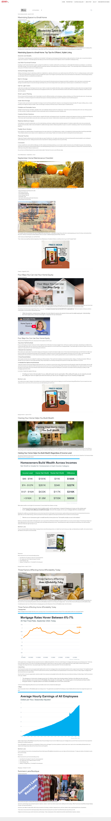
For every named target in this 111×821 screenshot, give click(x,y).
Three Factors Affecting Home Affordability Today (39, 570)
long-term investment (43, 450)
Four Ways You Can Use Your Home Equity (35, 274)
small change (63, 662)
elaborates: (37, 310)
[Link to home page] (5, 2)
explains (30, 371)
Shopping (20, 768)
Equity (58, 305)
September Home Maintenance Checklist (35, 158)
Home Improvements (22, 14)
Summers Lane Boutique (28, 771)
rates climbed (81, 600)
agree (39, 665)
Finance (19, 271)
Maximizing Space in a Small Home (32, 17)
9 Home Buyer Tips (24, 560)
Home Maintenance (22, 154)
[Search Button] (91, 10)
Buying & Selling (80, 2)
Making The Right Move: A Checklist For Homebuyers (31, 562)
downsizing (81, 345)
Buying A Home (21, 414)
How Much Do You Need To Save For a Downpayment (31, 557)
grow (60, 450)
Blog (95, 2)
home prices (31, 669)
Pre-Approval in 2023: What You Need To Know (30, 559)
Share (109, 16)
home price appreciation (30, 674)
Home (63, 2)
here (39, 236)
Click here (47, 150)
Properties (70, 2)
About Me (89, 2)
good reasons (70, 448)
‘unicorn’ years (41, 306)
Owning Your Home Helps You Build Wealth (36, 418)
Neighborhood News (103, 2)
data (57, 689)
